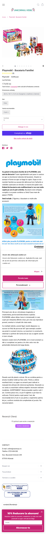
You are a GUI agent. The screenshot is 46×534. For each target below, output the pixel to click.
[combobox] (23, 119)
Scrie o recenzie (23, 426)
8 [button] (30, 66)
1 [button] (15, 66)
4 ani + (6, 112)
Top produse (6, 472)
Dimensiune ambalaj (8, 90)
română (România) (10, 505)
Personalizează (21, 285)
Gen (3, 99)
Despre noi (6, 466)
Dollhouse (15, 77)
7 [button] (28, 66)
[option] (23, 42)
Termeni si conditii (8, 478)
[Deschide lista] (41, 466)
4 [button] (21, 66)
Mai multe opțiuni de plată (23, 138)
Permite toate (23, 278)
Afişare (36, 271)
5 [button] (24, 66)
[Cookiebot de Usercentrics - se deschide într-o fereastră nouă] (34, 247)
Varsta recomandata (8, 108)
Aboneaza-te (23, 527)
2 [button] (17, 66)
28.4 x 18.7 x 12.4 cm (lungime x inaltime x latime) (21, 94)
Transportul (13, 86)
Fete (5, 103)
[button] (7, 73)
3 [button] (19, 66)
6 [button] (26, 66)
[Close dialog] (41, 511)
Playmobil (5, 77)
